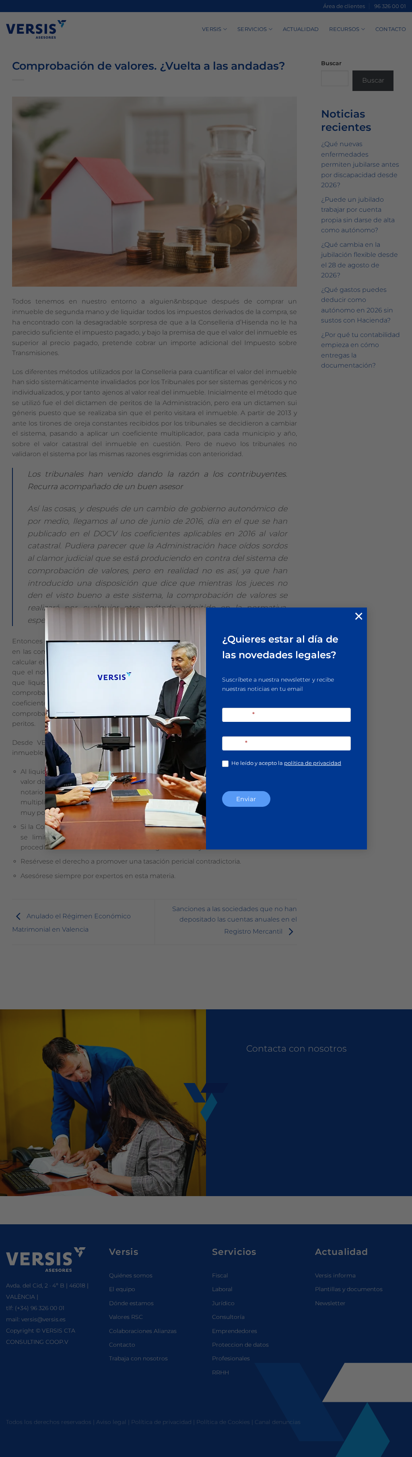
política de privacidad (312, 763)
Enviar (246, 799)
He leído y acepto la (285, 763)
